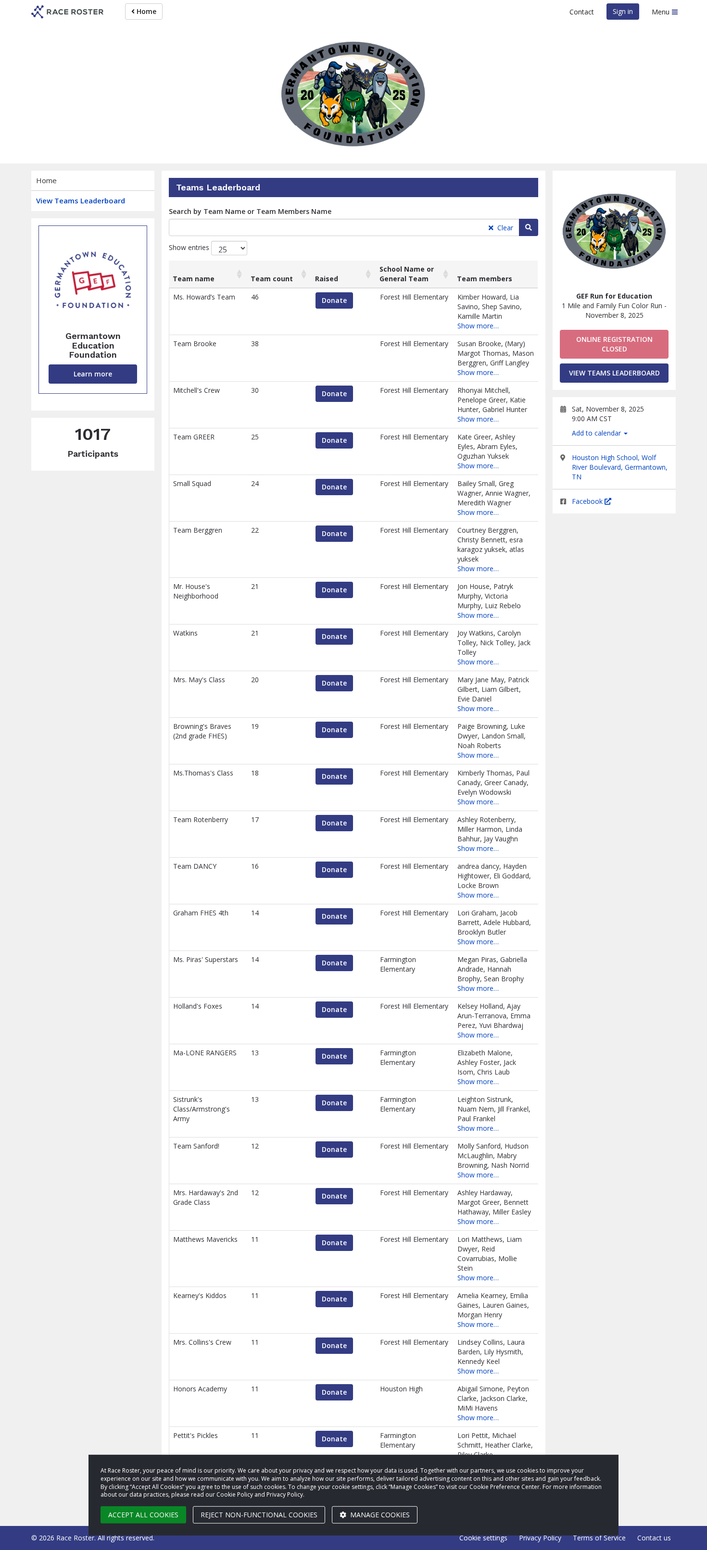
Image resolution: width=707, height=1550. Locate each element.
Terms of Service (599, 1537)
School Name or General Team (406, 273)
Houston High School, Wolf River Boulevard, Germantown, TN (620, 467)
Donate (334, 300)
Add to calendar (597, 433)
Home (145, 11)
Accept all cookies (143, 1514)
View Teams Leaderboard (80, 200)
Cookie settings (483, 1537)
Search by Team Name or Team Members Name (250, 211)
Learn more (93, 373)
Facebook (588, 501)
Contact (581, 11)
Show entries (190, 247)
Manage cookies (379, 1514)
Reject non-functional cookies (259, 1514)
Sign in (623, 11)
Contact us (654, 1537)
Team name (194, 278)
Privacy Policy (540, 1537)
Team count (272, 278)
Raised (326, 278)
